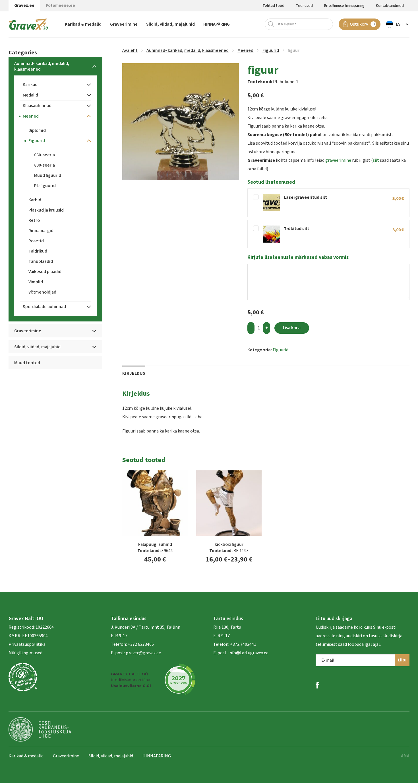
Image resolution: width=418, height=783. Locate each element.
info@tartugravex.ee (248, 653)
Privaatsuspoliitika (27, 644)
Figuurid (270, 50)
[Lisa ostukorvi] (185, 479)
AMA (405, 756)
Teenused (304, 6)
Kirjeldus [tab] (133, 373)
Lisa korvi (292, 328)
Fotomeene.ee (60, 6)
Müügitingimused (25, 653)
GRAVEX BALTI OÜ (129, 674)
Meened (245, 50)
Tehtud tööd (273, 6)
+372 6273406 (140, 644)
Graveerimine (124, 24)
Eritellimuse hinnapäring (344, 6)
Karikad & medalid (83, 24)
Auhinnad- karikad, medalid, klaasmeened (187, 50)
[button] (397, 24)
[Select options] (258, 479)
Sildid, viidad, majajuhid (170, 24)
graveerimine (338, 160)
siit (376, 160)
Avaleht (130, 50)
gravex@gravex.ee (143, 653)
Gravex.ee (24, 6)
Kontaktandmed (390, 6)
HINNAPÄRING (216, 24)
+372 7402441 (243, 644)
